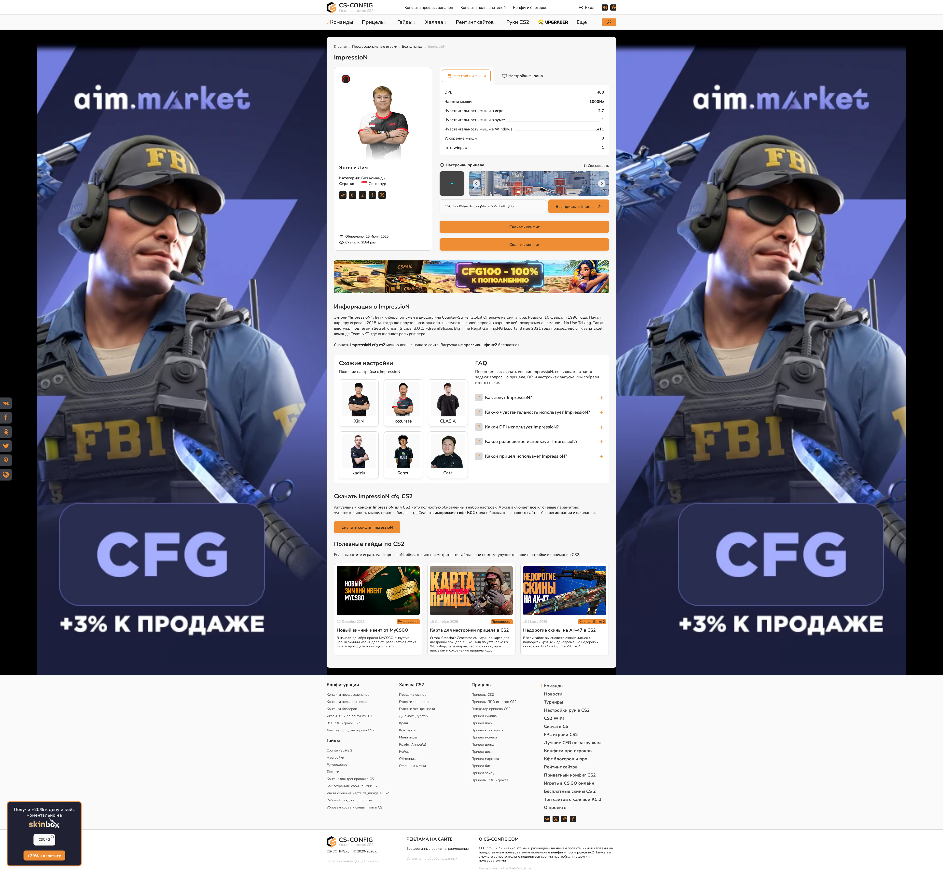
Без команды (412, 46)
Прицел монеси (484, 737)
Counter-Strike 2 (592, 621)
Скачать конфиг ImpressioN (367, 527)
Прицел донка (483, 744)
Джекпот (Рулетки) (414, 716)
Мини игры (408, 737)
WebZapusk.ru (520, 868)
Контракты (407, 730)
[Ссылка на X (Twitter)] (382, 195)
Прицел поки (482, 723)
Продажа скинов (413, 694)
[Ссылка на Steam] (343, 195)
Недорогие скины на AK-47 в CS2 (559, 630)
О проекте (555, 807)
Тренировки (502, 621)
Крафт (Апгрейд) (412, 744)
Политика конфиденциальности (352, 861)
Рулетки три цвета (414, 701)
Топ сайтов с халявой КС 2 (572, 799)
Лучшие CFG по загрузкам (572, 743)
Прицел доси (482, 751)
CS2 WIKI (554, 718)
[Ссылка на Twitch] (352, 195)
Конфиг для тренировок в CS (350, 779)
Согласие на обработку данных (431, 858)
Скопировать (598, 166)
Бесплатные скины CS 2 (570, 791)
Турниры (553, 702)
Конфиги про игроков (568, 751)
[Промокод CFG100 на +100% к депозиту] (471, 276)
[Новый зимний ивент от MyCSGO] (378, 591)
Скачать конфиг (524, 227)
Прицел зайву (483, 773)
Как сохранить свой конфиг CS (352, 786)
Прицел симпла (484, 716)
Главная (340, 46)
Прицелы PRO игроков (490, 780)
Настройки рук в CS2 (567, 710)
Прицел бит (481, 766)
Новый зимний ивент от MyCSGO (372, 630)
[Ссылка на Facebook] (372, 195)
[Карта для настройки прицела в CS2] (471, 591)
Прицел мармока (485, 758)
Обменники (408, 758)
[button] (518, 192)
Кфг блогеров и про (565, 759)
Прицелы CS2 (483, 694)
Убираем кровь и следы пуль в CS (354, 807)
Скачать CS (556, 726)
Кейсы (404, 751)
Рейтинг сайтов (561, 767)
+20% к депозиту (44, 855)
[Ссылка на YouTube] (362, 195)
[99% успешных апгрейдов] (553, 21)
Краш (403, 723)
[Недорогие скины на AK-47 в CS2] (564, 591)
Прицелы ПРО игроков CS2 (494, 701)
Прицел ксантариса (487, 730)
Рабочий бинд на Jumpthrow (350, 800)
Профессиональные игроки (374, 46)
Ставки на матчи (412, 766)
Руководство (408, 621)
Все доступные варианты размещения (437, 848)
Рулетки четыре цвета (417, 709)
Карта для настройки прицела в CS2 (469, 630)
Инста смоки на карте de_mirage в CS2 (358, 793)
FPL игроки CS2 (561, 734)
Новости (553, 694)
